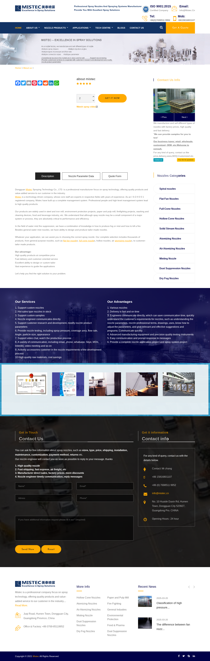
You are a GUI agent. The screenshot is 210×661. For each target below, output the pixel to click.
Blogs (121, 28)
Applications (80, 28)
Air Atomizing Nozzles (172, 248)
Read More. (21, 605)
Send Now (28, 549)
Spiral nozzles (167, 188)
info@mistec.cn (160, 493)
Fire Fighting (114, 603)
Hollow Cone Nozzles (171, 218)
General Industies (117, 609)
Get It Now (112, 98)
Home (18, 28)
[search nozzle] (161, 27)
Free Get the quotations (186, 160)
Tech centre (103, 28)
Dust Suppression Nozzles (174, 268)
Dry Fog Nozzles (169, 278)
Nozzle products (55, 28)
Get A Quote (180, 28)
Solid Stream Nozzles (171, 228)
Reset (51, 549)
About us (31, 28)
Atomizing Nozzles (170, 238)
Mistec (36, 656)
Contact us (137, 28)
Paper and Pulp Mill (118, 597)
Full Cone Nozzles (169, 208)
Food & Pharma (116, 625)
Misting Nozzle (167, 258)
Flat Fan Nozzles (169, 198)
